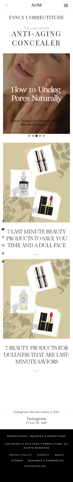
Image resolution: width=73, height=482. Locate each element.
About (59, 455)
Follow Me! (36, 423)
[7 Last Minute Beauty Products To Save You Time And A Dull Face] (36, 182)
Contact (43, 455)
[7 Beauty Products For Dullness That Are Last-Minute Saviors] (36, 299)
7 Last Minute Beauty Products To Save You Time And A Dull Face (36, 239)
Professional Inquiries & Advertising (36, 436)
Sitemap (17, 460)
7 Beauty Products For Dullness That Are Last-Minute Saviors (36, 355)
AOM (36, 4)
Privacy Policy (20, 455)
